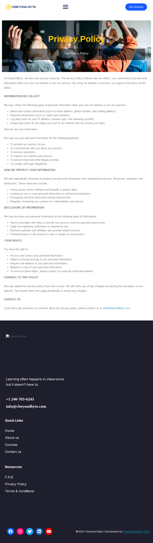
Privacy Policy (15, 484)
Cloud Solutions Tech (136, 531)
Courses (11, 445)
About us (12, 438)
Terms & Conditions (19, 491)
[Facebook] (10, 531)
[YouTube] (48, 531)
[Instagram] (20, 531)
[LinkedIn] (39, 531)
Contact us (13, 452)
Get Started (136, 6)
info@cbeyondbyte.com (116, 308)
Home (9, 431)
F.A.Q (9, 477)
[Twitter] (29, 531)
